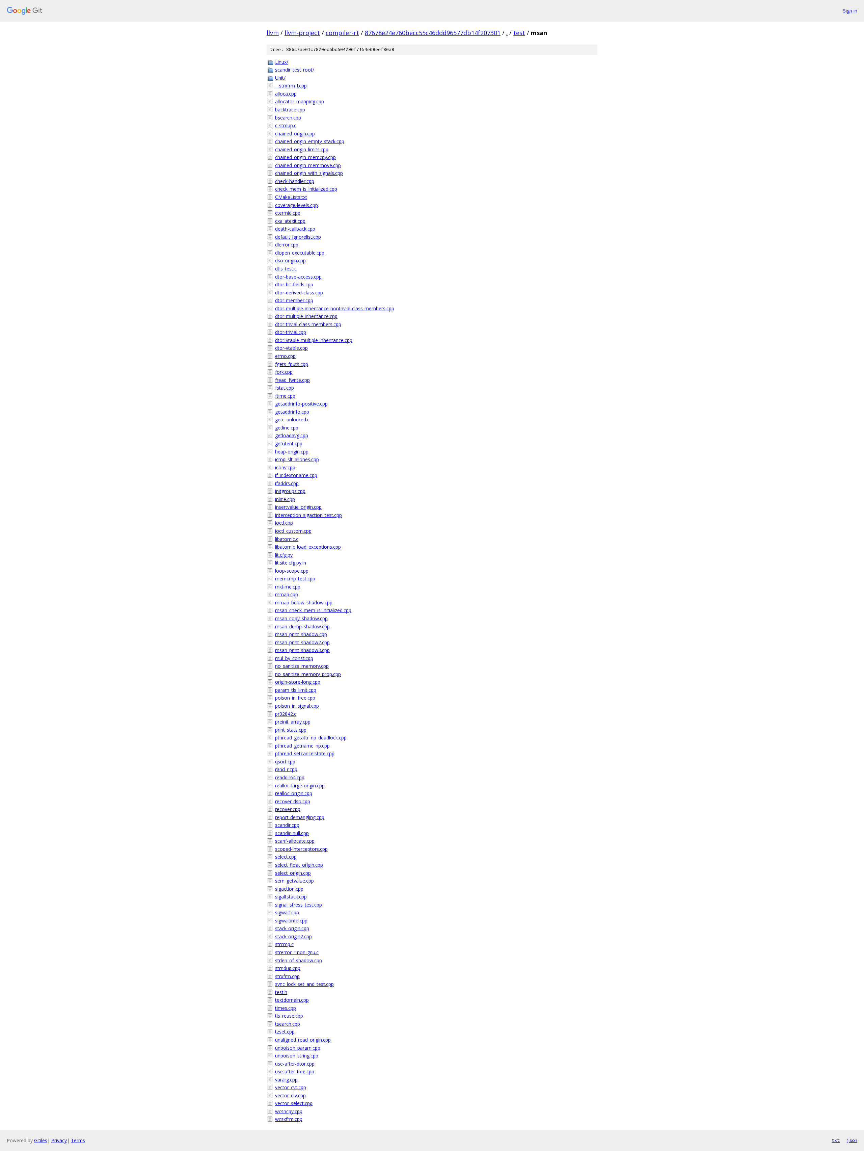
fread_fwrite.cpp (292, 380)
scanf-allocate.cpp (295, 841)
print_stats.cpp (290, 730)
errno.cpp (285, 356)
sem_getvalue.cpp (294, 881)
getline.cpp (286, 427)
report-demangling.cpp (299, 817)
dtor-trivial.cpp (290, 332)
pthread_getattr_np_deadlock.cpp (311, 737)
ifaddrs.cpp (287, 483)
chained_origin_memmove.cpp (308, 165)
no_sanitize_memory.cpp (302, 666)
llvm (273, 33)
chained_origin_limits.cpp (301, 149)
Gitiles (40, 1140)
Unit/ (280, 78)
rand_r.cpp (286, 769)
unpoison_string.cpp (296, 1055)
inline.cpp (285, 499)
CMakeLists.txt (291, 197)
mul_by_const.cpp (294, 658)
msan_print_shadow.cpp (301, 634)
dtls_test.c (286, 268)
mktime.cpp (287, 586)
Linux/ (281, 62)
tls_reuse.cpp (289, 1016)
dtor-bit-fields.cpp (294, 284)
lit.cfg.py (284, 555)
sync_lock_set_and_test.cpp (304, 984)
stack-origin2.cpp (293, 936)
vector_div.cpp (290, 1095)
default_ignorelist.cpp (298, 237)
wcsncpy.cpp (288, 1111)
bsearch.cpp (288, 117)
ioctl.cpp (284, 523)
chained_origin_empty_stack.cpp (309, 141)
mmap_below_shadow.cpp (303, 602)
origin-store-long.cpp (297, 682)
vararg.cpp (286, 1079)
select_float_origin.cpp (299, 865)
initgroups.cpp (290, 491)
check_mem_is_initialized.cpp (306, 189)
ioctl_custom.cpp (293, 531)
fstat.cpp (284, 388)
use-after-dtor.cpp (295, 1064)
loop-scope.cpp (291, 571)
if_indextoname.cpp (296, 475)
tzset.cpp (285, 1031)
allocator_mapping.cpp (299, 101)
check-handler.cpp (294, 181)
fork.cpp (284, 372)
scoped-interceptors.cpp (301, 849)
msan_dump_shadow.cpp (302, 626)
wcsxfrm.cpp (288, 1119)
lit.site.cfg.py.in (290, 562)
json (851, 1140)
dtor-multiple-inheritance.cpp (306, 316)
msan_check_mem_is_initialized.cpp (313, 610)
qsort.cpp (285, 761)
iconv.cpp (285, 467)
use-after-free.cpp (294, 1071)
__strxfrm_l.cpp (291, 85)
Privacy (59, 1140)
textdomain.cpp (292, 1000)
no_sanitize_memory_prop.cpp (308, 674)
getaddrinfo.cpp (292, 412)
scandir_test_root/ (294, 70)
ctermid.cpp (287, 213)
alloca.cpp (286, 93)
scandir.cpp (287, 825)
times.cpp (285, 1008)
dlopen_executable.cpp (299, 253)
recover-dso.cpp (292, 801)
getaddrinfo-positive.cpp (301, 403)
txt (836, 1140)
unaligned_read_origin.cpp (303, 1040)
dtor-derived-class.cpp (299, 292)
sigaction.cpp (289, 889)
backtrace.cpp (290, 109)
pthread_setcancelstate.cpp (304, 753)
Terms (78, 1140)
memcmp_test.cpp (295, 578)
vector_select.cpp (294, 1103)
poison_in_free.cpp (295, 698)
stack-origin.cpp (292, 928)
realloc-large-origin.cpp (300, 785)
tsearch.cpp (287, 1024)
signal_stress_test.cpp (298, 904)
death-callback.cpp (295, 229)
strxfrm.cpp (287, 976)
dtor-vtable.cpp (291, 348)
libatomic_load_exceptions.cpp (308, 547)
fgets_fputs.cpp (291, 364)
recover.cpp (287, 809)
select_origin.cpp (293, 873)
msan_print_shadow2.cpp (302, 642)
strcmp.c (284, 944)
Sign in (850, 10)
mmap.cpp (286, 594)
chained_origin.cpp (295, 133)
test (519, 33)
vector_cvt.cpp (290, 1087)
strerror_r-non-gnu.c (297, 952)
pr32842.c (285, 714)
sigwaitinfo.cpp (291, 920)
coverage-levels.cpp (296, 205)
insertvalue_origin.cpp (298, 507)
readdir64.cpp (289, 777)
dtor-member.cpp (294, 300)
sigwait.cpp (287, 912)
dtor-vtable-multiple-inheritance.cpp (313, 340)
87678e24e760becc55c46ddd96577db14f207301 (433, 33)
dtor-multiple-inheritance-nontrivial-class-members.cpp (334, 308)
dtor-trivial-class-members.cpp (308, 324)
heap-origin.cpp (291, 451)
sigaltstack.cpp (291, 896)
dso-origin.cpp (290, 260)
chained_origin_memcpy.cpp (305, 157)
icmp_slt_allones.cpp (297, 459)
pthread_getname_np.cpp (302, 745)
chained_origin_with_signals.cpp (309, 173)
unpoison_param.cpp (297, 1048)
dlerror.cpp (286, 244)
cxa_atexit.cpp (290, 221)
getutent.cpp (288, 443)
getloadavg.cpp (291, 435)
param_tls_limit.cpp (295, 690)
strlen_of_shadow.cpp (298, 960)
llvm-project (302, 33)
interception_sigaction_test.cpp (308, 515)
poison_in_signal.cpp (297, 706)
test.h (281, 992)
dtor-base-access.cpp (298, 276)
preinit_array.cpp (292, 721)
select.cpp (286, 857)
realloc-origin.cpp (293, 793)
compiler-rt (342, 33)
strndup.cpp (287, 968)
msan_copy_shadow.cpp (301, 618)
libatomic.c (286, 539)
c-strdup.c (285, 125)
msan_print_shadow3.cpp (302, 650)
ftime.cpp (285, 396)
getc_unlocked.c (292, 419)
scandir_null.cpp (292, 833)
